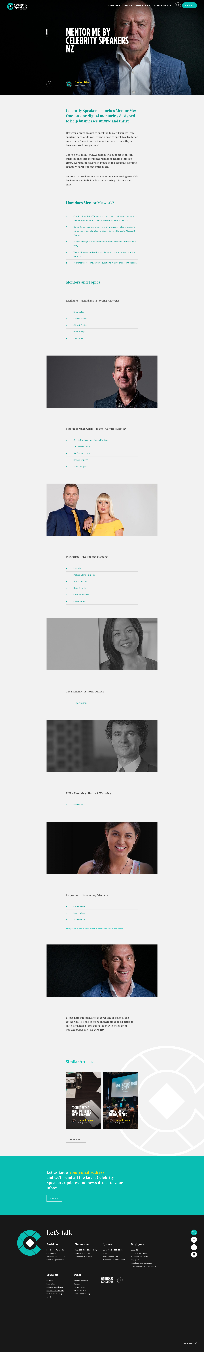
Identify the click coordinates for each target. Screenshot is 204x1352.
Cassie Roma (79, 601)
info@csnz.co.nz (75, 1030)
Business (50, 1280)
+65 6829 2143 (146, 1263)
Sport (49, 1297)
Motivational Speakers (55, 1290)
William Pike (79, 920)
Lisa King (77, 568)
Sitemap (77, 1284)
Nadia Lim (78, 805)
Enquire (189, 5)
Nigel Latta (78, 312)
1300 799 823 (89, 1256)
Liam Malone (79, 913)
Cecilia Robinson (81, 440)
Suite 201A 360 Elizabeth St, (86, 1250)
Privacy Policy (79, 1287)
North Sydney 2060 (111, 1256)
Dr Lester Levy (80, 460)
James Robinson (101, 440)
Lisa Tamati (78, 338)
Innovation (51, 1284)
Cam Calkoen (79, 906)
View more (76, 1139)
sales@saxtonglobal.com (146, 1266)
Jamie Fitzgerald (81, 466)
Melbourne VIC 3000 (83, 1253)
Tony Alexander (80, 703)
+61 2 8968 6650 (118, 1260)
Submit (54, 1198)
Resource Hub (143, 5)
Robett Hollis (79, 588)
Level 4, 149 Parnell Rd (55, 1250)
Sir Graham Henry (81, 447)
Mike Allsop (79, 332)
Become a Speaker (81, 1280)
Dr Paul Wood (80, 319)
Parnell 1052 (51, 1253)
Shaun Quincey (80, 581)
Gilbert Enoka (80, 325)
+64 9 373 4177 (164, 5)
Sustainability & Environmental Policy (82, 1292)
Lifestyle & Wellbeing (55, 1287)
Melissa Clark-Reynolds (84, 575)
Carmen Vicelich (81, 595)
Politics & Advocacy (54, 1294)
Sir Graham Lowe (81, 453)
